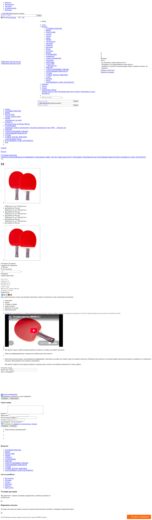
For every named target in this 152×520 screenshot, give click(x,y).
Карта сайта (9, 487)
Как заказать (9, 478)
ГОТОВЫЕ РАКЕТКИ (54, 28)
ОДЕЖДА (49, 45)
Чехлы (48, 80)
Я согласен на (20, 424)
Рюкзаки (49, 78)
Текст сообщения (7, 372)
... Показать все (51, 65)
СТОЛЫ (49, 73)
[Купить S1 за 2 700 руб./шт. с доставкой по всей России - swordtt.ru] (22, 203)
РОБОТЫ (49, 67)
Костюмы (49, 47)
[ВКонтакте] (2, 294)
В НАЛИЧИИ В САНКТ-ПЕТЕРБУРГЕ (60, 82)
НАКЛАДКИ (50, 32)
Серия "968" (50, 64)
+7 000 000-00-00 (7, 13)
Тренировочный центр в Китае (69, 91)
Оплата (7, 482)
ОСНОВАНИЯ (51, 54)
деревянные (50, 56)
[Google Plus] (11, 294)
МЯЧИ (48, 30)
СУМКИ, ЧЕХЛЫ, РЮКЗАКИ (57, 75)
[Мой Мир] (9, 294)
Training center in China (50, 91)
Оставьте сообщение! (140, 517)
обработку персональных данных (25, 424)
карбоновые (50, 62)
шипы (48, 38)
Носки (48, 49)
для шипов (49, 60)
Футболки (49, 51)
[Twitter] (4, 294)
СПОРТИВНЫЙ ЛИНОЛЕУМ (57, 71)
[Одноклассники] (7, 294)
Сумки (48, 77)
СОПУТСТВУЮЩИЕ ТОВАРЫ (57, 69)
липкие (48, 36)
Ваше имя (5, 370)
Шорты (48, 52)
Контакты (8, 484)
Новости (8, 486)
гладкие (48, 34)
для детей (49, 43)
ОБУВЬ (48, 40)
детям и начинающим (53, 58)
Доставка (8, 480)
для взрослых (50, 41)
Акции (7, 109)
